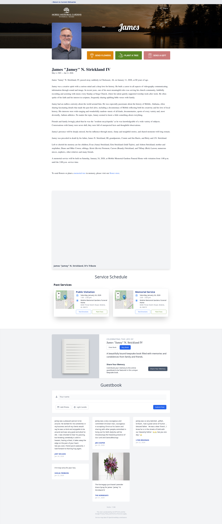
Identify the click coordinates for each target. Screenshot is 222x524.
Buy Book (125, 347)
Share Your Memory (157, 369)
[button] (64, 297)
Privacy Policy (104, 514)
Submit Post (159, 407)
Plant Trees (99, 312)
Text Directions (83, 312)
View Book (112, 347)
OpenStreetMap (113, 517)
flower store (114, 173)
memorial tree (80, 173)
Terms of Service (117, 514)
